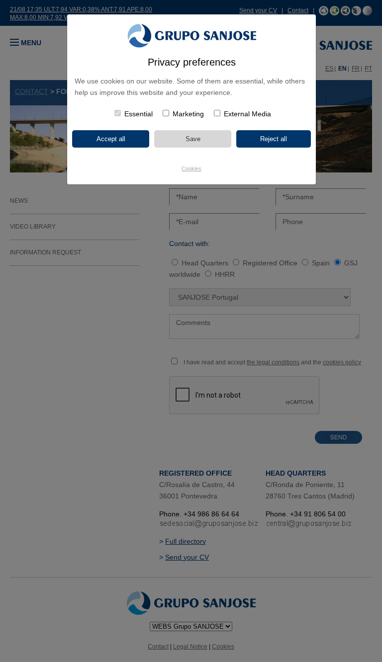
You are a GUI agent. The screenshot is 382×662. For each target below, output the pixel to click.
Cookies (191, 168)
